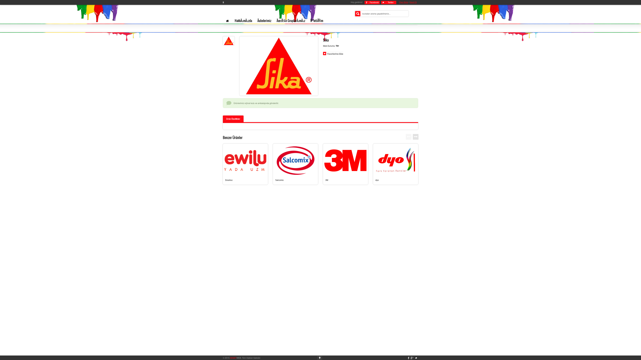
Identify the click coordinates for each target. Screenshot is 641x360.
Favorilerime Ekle (335, 53)
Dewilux (229, 180)
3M (326, 180)
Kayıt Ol (413, 2)
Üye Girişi (403, 2)
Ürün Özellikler (233, 118)
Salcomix (279, 180)
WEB (235, 357)
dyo (377, 180)
